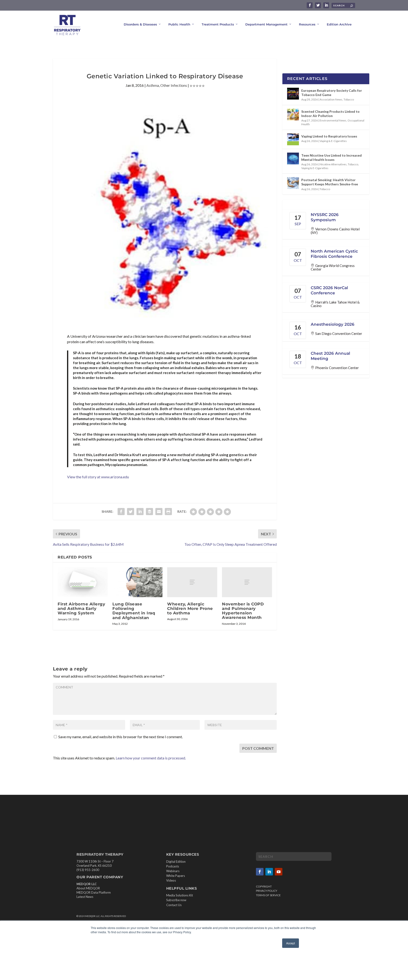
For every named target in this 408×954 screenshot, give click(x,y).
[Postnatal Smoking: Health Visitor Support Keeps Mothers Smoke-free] (293, 183)
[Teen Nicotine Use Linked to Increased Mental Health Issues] (293, 158)
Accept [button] (290, 943)
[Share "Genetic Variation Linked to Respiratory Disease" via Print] (168, 511)
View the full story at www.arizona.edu (98, 477)
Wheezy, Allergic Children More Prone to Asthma (190, 608)
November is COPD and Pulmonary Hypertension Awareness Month (243, 611)
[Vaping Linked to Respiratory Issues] (293, 139)
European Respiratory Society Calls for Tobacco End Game (331, 92)
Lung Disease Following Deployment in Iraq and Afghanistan (133, 611)
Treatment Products (218, 24)
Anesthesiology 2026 (332, 324)
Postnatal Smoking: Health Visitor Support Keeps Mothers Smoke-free (329, 182)
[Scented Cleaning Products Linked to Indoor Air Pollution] (293, 115)
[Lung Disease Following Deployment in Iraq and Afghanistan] (137, 582)
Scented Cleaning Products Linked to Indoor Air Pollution (330, 113)
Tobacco (349, 99)
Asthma (152, 85)
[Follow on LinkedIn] (269, 871)
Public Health (179, 24)
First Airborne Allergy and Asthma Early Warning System (81, 608)
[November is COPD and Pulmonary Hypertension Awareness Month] (247, 582)
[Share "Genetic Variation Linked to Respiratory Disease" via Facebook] (121, 511)
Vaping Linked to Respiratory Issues (329, 136)
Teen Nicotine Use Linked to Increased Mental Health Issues (331, 157)
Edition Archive (339, 24)
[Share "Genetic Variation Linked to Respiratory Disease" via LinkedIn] (140, 511)
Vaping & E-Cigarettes (333, 141)
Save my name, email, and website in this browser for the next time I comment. (120, 736)
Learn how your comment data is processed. (151, 758)
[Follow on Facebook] (260, 871)
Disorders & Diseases (140, 24)
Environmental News (333, 120)
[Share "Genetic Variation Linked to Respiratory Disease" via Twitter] (130, 511)
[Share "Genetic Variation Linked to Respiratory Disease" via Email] (159, 511)
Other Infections (173, 85)
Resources (307, 24)
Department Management (266, 24)
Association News (331, 99)
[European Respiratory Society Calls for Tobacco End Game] (293, 94)
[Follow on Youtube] (278, 871)
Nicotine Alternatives (333, 164)
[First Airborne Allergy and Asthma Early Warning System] (83, 582)
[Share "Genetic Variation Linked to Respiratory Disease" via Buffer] (149, 511)
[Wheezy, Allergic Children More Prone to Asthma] (192, 582)
